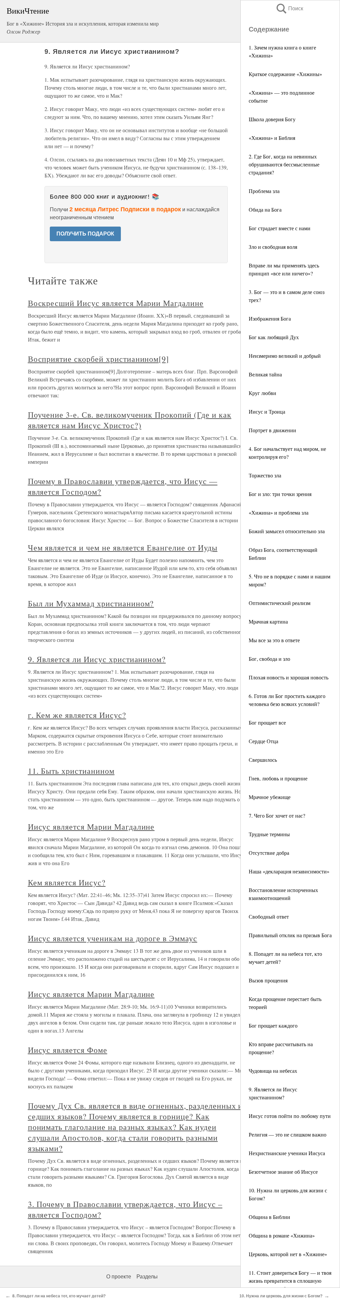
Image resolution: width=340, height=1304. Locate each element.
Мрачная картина (268, 621)
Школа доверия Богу (272, 119)
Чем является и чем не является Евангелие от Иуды (122, 547)
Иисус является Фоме (67, 1050)
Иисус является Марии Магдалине (91, 826)
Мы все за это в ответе (274, 640)
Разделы (147, 1276)
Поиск (289, 8)
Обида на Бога (265, 209)
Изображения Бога (270, 318)
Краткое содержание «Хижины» (285, 73)
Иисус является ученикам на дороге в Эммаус (112, 938)
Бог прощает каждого (273, 1025)
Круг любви (262, 392)
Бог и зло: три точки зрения (280, 493)
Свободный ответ (269, 916)
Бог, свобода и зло (269, 658)
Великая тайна (265, 374)
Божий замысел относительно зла (287, 531)
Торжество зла (265, 475)
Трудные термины (269, 834)
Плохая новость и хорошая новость (288, 677)
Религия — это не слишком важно (287, 1134)
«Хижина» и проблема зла (278, 512)
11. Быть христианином (71, 770)
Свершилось (263, 759)
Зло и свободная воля (273, 246)
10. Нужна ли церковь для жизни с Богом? (280, 1296)
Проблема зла (264, 190)
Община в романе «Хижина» (282, 1235)
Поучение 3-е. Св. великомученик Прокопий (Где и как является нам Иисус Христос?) (129, 420)
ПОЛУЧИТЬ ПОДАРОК (85, 234)
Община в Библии (269, 1216)
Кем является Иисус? (67, 882)
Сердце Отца (263, 741)
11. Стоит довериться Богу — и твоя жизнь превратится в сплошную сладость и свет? (290, 1280)
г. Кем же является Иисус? (77, 715)
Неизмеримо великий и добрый (285, 355)
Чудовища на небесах (273, 1070)
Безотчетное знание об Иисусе (283, 1171)
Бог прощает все (267, 722)
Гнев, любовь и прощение (278, 778)
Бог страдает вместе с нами (279, 228)
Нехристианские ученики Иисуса (287, 1153)
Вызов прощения (268, 980)
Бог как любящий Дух (274, 337)
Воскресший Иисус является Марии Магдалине (116, 303)
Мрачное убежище (270, 796)
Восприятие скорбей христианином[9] (98, 358)
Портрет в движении (272, 430)
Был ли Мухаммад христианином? (91, 603)
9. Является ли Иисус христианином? (97, 659)
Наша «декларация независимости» (289, 871)
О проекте (118, 1276)
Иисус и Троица (267, 411)
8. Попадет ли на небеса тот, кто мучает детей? (59, 1296)
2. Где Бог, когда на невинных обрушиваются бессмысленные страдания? (284, 164)
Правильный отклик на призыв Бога (290, 935)
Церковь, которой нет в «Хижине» (288, 1254)
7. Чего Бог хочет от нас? (277, 815)
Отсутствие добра (269, 852)
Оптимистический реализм (279, 602)
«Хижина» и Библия (272, 137)
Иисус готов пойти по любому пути (290, 1115)
